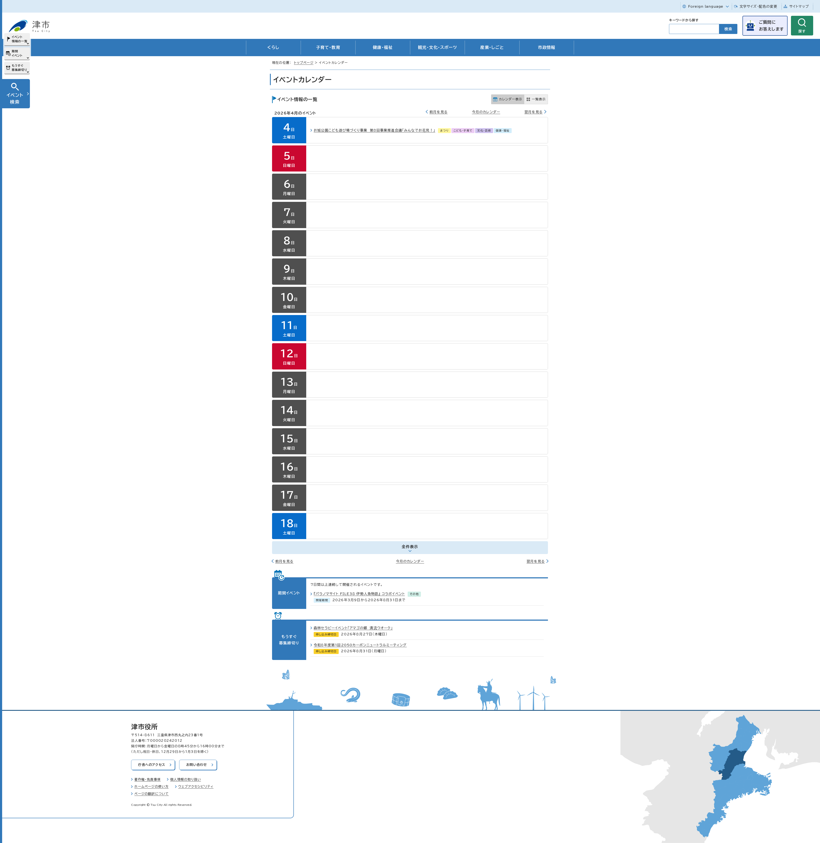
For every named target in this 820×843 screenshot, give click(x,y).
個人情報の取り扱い (185, 779)
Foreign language (705, 6)
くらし (273, 47)
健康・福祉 (383, 47)
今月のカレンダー (486, 112)
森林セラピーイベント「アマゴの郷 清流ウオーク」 (353, 628)
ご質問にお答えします (771, 25)
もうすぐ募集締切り (19, 67)
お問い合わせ (196, 764)
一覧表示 (539, 99)
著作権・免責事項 (147, 779)
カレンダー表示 (510, 99)
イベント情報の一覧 (19, 39)
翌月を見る (533, 112)
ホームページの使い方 (151, 786)
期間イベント (17, 53)
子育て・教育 (328, 47)
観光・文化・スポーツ (437, 47)
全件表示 (410, 546)
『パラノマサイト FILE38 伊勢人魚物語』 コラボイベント (359, 593)
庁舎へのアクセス (151, 764)
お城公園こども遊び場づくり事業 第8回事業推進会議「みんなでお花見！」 (374, 130)
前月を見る (438, 112)
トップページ (303, 62)
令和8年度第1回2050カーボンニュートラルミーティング (360, 645)
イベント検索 (15, 98)
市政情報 (546, 47)
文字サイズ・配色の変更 (758, 6)
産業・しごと (492, 47)
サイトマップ (799, 6)
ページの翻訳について (151, 793)
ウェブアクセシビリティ (196, 786)
